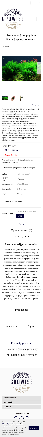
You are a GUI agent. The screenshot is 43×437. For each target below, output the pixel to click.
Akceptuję (33, 428)
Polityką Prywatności (8, 424)
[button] (38, 3)
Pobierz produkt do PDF (14, 201)
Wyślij (20, 216)
